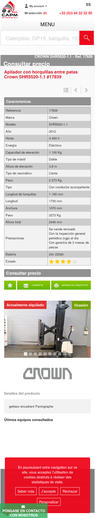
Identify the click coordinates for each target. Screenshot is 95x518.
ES (88, 4)
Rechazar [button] (70, 491)
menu (47, 24)
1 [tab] (26, 356)
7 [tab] (56, 356)
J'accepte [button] (48, 491)
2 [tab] (31, 356)
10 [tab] (71, 356)
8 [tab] (60, 356)
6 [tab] (51, 356)
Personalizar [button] (48, 501)
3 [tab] (36, 356)
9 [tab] (65, 356)
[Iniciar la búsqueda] (86, 38)
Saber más (26, 491)
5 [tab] (46, 356)
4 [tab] (41, 356)
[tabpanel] (47, 329)
